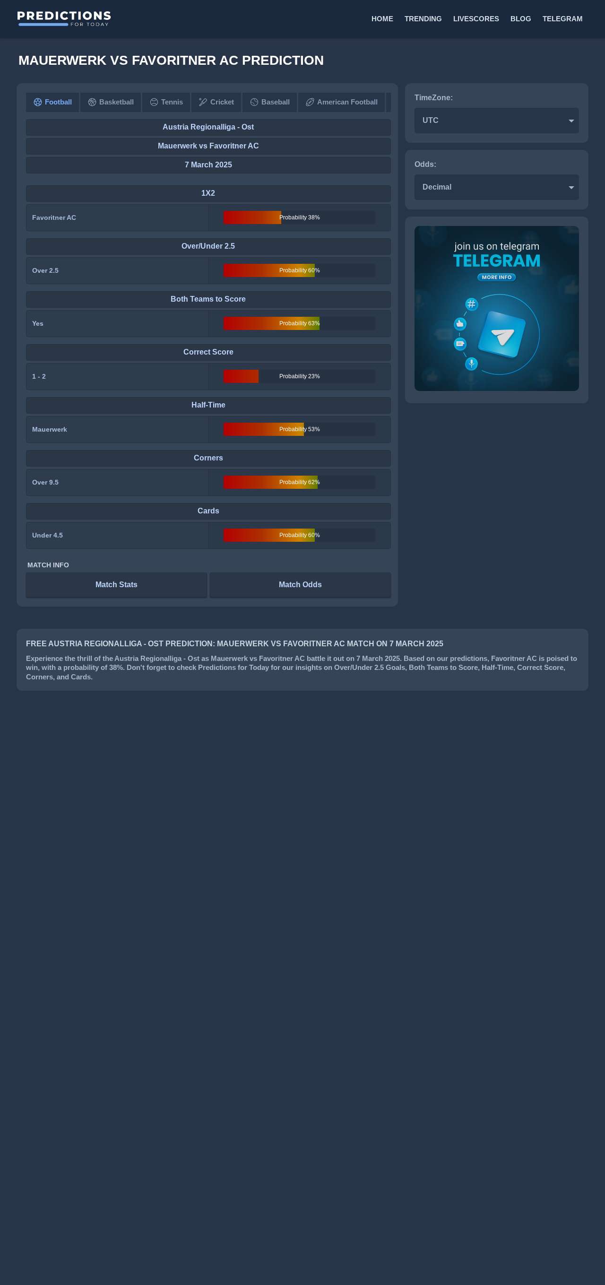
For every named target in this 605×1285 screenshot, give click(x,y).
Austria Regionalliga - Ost (208, 127)
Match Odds (300, 585)
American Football (347, 102)
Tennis (172, 102)
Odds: (425, 164)
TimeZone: (434, 98)
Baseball (275, 102)
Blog (520, 19)
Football (58, 102)
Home (382, 19)
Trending (423, 19)
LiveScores (476, 19)
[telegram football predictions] (497, 388)
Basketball (116, 102)
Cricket (222, 102)
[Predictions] (158, 19)
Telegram (563, 19)
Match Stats (116, 585)
